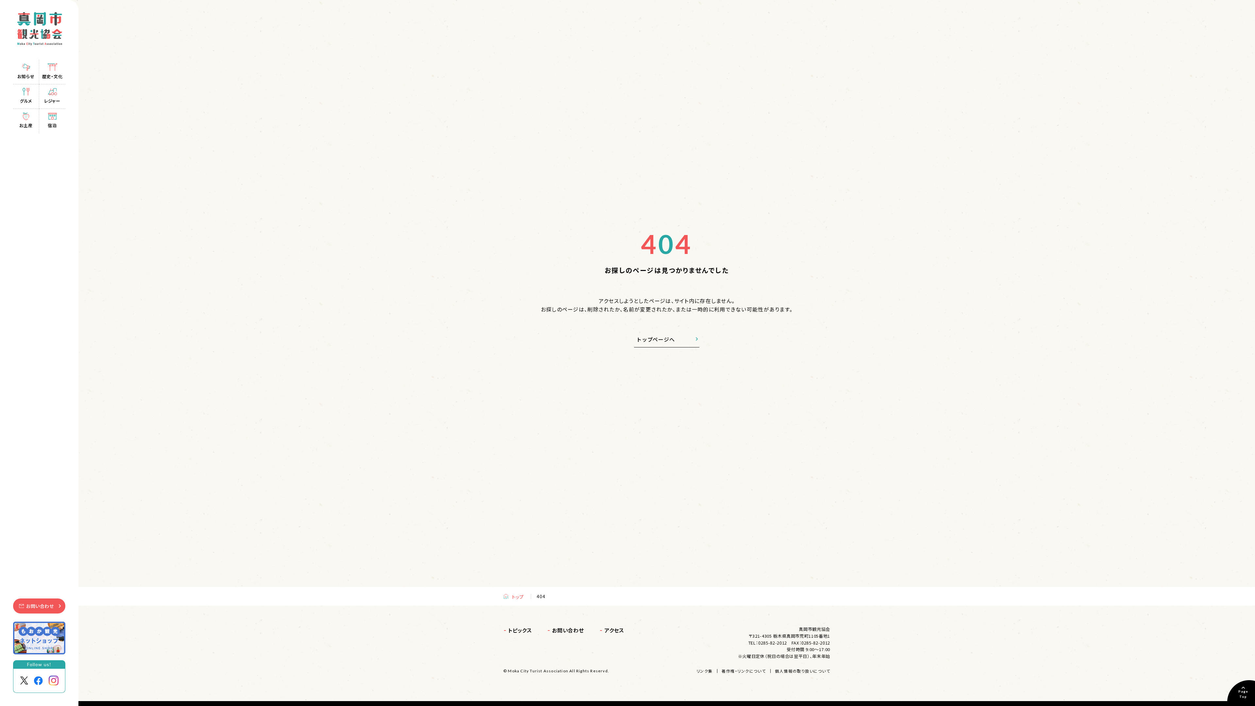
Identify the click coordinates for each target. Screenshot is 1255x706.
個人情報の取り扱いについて (802, 671)
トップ (518, 596)
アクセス (614, 630)
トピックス (520, 630)
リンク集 (704, 671)
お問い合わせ (40, 606)
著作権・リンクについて (744, 671)
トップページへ (655, 339)
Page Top (1243, 693)
